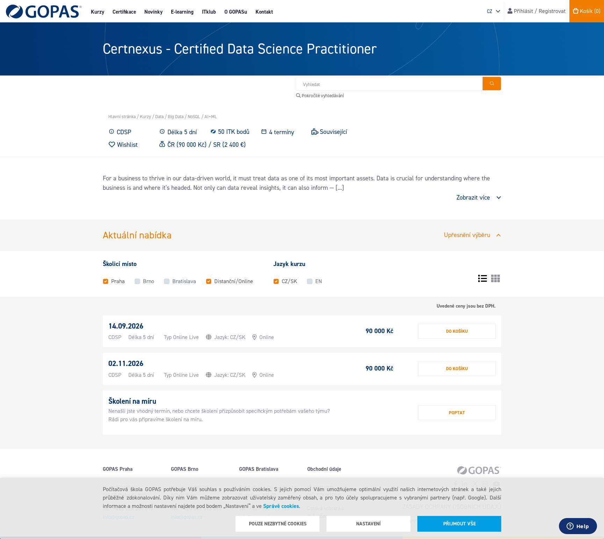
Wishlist (127, 144)
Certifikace (124, 11)
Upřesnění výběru (467, 235)
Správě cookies (281, 506)
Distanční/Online (233, 281)
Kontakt (264, 11)
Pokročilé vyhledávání (322, 96)
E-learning (182, 11)
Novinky (153, 11)
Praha (118, 281)
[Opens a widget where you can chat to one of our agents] (578, 527)
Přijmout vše (459, 523)
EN (318, 281)
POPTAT (457, 413)
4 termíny (281, 132)
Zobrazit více (473, 197)
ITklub (209, 11)
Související (333, 132)
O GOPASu (235, 11)
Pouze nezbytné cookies (278, 523)
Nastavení (368, 523)
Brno (148, 281)
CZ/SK (289, 281)
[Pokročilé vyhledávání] (492, 83)
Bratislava (184, 281)
